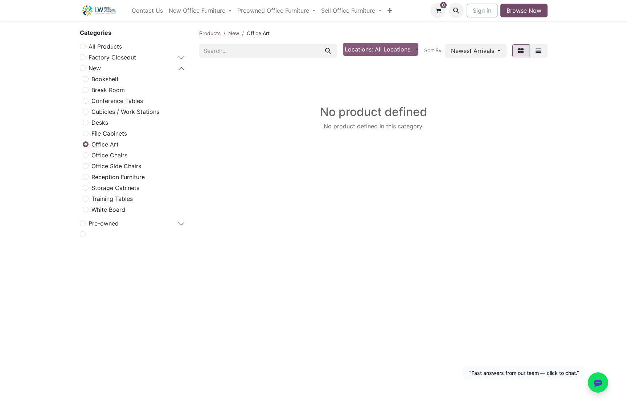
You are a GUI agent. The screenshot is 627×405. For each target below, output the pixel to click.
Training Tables (112, 198)
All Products (105, 46)
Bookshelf (105, 79)
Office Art (105, 144)
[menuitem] (147, 10)
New (95, 68)
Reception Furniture (118, 177)
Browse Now (524, 10)
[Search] (328, 51)
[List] (538, 51)
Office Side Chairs (116, 166)
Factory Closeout (112, 57)
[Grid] (521, 51)
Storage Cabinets (115, 187)
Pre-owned (104, 223)
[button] (456, 10)
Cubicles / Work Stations (125, 111)
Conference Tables (117, 100)
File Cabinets (109, 133)
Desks (99, 122)
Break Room (108, 90)
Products (210, 33)
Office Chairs (109, 155)
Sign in (482, 10)
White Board (108, 209)
